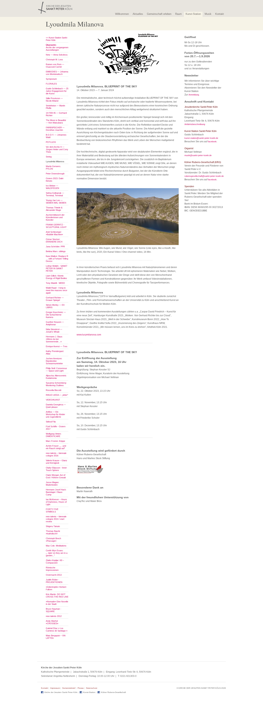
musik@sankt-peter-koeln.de (198, 155)
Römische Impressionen (52, 568)
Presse (81, 688)
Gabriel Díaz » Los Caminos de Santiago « (56, 629)
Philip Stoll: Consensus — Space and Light (56, 369)
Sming (49, 157)
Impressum (55, 688)
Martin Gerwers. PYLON (53, 167)
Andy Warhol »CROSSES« (52, 622)
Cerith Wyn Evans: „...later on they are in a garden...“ (56, 553)
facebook (212, 141)
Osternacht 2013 (54, 575)
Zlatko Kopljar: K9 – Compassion (55, 561)
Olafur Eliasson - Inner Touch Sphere (56, 469)
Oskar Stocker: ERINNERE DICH (54, 240)
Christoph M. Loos (54, 59)
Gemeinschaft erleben (159, 13)
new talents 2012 (54, 616)
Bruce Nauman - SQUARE (53, 610)
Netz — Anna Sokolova (56, 55)
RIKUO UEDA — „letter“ (57, 395)
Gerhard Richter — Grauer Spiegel (55, 298)
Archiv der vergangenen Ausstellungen (57, 47)
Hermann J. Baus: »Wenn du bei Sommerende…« (54, 339)
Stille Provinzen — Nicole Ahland (54, 99)
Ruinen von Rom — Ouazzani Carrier (55, 65)
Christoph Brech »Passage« (53, 539)
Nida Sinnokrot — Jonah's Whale (54, 330)
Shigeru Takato (53, 526)
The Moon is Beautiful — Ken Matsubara (56, 121)
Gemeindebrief (68, 688)
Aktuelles (138, 13)
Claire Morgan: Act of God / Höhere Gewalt (56, 476)
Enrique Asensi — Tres (56, 346)
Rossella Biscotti (53, 390)
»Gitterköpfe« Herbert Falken (56, 588)
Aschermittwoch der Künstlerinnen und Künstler (55, 217)
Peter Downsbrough (55, 173)
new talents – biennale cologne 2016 (56, 454)
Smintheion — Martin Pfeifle (55, 106)
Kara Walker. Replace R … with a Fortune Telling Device (57, 258)
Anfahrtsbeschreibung (194, 124)
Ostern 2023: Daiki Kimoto (54, 179)
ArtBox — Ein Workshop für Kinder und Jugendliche (55, 414)
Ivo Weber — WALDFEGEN (52, 187)
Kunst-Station (193, 13)
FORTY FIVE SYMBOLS (52, 510)
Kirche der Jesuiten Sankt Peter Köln (60, 692)
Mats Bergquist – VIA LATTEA (55, 636)
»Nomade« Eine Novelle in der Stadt (57, 602)
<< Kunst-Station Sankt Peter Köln (56, 38)
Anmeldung (193, 95)
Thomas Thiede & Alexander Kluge (54, 208)
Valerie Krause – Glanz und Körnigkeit (56, 461)
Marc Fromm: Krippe (55, 441)
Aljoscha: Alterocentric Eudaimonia (56, 376)
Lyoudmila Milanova (55, 161)
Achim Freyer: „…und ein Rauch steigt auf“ (56, 447)
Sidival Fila (51, 421)
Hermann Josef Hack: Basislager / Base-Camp (56, 492)
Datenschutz (91, 688)
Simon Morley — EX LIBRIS (55, 306)
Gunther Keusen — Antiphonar (55, 323)
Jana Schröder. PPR (55, 246)
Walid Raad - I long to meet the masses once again (56, 290)
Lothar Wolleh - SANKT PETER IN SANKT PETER (56, 268)
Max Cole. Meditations (56, 546)
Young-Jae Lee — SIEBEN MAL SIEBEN (56, 201)
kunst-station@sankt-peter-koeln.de (201, 138)
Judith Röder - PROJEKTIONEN (54, 581)
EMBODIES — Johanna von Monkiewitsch (57, 72)
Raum (178, 13)
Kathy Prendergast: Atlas (55, 352)
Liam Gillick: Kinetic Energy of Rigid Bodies (56, 277)
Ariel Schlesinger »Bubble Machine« (54, 233)
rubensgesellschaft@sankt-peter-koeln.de (204, 176)
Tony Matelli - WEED (55, 283)
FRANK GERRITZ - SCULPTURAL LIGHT (56, 225)
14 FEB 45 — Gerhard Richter (56, 114)
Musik (208, 13)
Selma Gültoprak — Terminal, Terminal (55, 194)
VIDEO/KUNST (53, 400)
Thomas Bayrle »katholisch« (53, 532)
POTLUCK (51, 142)
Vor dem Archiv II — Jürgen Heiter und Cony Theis (57, 149)
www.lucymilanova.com (89, 334)
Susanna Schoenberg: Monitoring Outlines (56, 384)
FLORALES (51, 84)
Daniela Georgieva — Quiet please (56, 405)
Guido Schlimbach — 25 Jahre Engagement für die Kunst (57, 91)
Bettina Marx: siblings (56, 251)
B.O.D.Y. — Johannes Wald (56, 136)
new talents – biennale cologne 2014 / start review (56, 519)
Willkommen (122, 13)
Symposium (51, 79)
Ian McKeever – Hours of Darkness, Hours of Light (56, 502)
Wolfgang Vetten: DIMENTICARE (53, 435)
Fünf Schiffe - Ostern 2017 (55, 427)
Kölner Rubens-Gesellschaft (113, 692)
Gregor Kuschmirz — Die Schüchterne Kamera (56, 314)
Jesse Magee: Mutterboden (52, 483)
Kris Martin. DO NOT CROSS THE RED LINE (57, 595)
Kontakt (219, 13)
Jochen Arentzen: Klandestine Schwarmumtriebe (54, 361)
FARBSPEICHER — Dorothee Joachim (55, 128)
